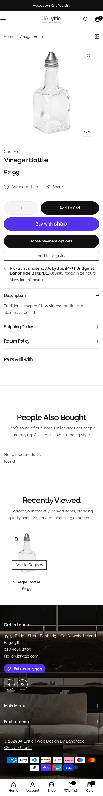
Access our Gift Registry (51, 5)
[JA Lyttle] (51, 20)
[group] (51, 93)
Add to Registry (51, 255)
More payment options (51, 241)
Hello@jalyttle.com (21, 656)
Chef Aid (12, 151)
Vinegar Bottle (26, 582)
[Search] (85, 19)
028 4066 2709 (17, 649)
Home (9, 36)
